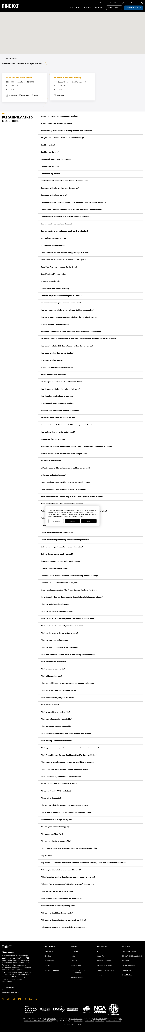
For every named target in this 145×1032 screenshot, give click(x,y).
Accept (89, 521)
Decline (72, 521)
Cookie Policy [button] (87, 514)
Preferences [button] (79, 516)
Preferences (56, 521)
